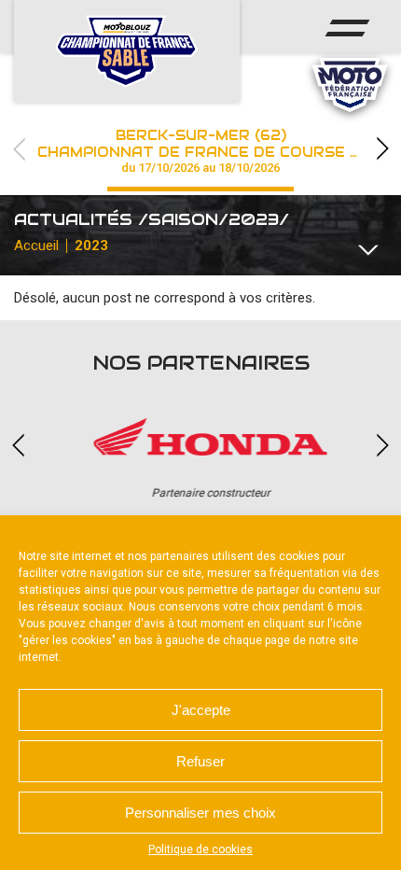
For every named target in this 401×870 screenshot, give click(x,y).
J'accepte (201, 710)
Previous (18, 149)
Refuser (200, 761)
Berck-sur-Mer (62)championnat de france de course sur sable (219, 151)
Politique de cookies (200, 849)
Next (382, 149)
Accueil (36, 245)
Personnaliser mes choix (200, 813)
